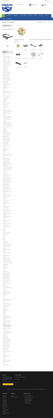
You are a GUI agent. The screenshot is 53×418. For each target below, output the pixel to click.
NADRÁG (4, 313)
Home (3, 15)
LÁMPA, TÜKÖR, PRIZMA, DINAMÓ (7, 192)
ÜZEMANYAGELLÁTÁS (6, 291)
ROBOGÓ (4, 222)
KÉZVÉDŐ (4, 312)
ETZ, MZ (4, 399)
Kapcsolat (16, 389)
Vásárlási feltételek (34, 389)
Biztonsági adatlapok (21, 389)
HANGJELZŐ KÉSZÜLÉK (7, 175)
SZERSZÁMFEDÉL (33, 58)
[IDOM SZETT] (25, 45)
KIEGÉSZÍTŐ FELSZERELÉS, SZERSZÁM (7, 214)
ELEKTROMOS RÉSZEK (6, 258)
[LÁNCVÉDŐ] (33, 45)
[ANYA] (18, 45)
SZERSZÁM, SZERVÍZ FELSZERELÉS (6, 201)
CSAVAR (4, 254)
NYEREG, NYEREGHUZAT (7, 84)
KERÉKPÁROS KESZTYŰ (7, 180)
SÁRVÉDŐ (40, 58)
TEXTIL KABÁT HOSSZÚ (7, 316)
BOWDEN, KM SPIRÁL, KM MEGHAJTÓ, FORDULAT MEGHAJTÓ (7, 58)
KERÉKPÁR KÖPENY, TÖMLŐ (7, 178)
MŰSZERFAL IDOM (25, 58)
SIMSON (4, 319)
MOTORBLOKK (5, 82)
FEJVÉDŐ (4, 171)
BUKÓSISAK (5, 100)
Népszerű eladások (11, 389)
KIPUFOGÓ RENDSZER (6, 74)
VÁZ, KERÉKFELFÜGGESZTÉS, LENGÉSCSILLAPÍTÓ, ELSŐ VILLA (7, 92)
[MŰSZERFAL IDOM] (25, 54)
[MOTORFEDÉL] (40, 45)
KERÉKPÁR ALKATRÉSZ (7, 162)
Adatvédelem (42, 389)
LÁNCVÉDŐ (33, 49)
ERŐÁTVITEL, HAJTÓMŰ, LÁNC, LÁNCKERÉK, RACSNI (7, 124)
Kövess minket (34, 4)
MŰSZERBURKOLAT (18, 58)
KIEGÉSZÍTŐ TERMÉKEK (7, 72)
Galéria (30, 15)
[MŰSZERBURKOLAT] (18, 54)
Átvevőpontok (20, 4)
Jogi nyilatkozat (28, 389)
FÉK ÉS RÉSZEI (5, 172)
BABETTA (4, 55)
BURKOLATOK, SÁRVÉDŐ (7, 116)
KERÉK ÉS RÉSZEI (6, 71)
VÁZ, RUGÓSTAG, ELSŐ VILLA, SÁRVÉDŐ (6, 207)
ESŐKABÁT (5, 310)
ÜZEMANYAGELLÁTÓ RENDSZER (6, 88)
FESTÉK (4, 219)
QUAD (4, 236)
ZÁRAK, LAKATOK (6, 98)
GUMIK (4, 270)
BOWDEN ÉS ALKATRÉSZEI (7, 110)
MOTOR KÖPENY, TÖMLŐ (7, 226)
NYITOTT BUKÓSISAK (6, 103)
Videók (35, 15)
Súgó (46, 15)
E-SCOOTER (5, 107)
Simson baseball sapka (7, 30)
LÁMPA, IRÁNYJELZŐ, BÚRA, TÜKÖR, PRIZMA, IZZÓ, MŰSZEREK (7, 80)
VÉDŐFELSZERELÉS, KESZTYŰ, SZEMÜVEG (6, 97)
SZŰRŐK (4, 146)
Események (15, 15)
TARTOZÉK (25, 67)
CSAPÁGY (4, 251)
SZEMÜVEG (5, 315)
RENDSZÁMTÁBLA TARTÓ (7, 220)
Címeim (12, 395)
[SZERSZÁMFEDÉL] (33, 54)
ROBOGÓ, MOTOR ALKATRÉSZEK (6, 242)
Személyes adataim (14, 396)
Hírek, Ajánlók (23, 15)
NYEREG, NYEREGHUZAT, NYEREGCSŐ (7, 197)
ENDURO (4, 229)
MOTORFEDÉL (40, 49)
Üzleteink (41, 15)
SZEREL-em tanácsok (7, 18)
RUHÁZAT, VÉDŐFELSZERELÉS (6, 308)
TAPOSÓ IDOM (18, 67)
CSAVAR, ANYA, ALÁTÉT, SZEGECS (7, 120)
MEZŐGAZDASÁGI (6, 233)
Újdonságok (8, 15)
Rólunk (39, 389)
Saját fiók (13, 393)
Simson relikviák (6, 25)
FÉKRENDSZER (5, 69)
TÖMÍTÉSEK (5, 85)
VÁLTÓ (4, 204)
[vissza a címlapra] (37, 22)
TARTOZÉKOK (5, 104)
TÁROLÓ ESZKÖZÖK (6, 203)
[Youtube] (18, 379)
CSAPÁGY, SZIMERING (6, 62)
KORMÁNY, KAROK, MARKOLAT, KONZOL (6, 76)
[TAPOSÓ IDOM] (18, 63)
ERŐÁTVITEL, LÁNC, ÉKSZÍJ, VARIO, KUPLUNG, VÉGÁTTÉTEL (7, 67)
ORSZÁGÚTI (5, 235)
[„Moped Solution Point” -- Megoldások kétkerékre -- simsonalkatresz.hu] (7, 8)
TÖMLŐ (4, 239)
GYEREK (4, 101)
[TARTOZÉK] (25, 63)
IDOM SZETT (26, 49)
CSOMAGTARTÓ (5, 165)
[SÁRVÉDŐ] (40, 54)
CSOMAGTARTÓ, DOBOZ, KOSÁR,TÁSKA (7, 217)
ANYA (18, 49)
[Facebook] (16, 379)
